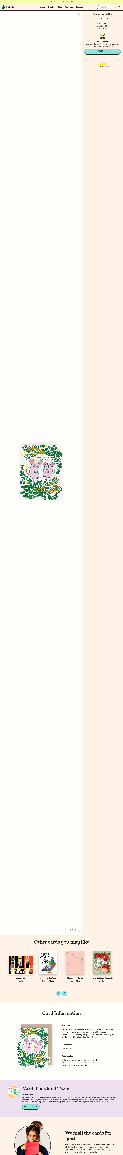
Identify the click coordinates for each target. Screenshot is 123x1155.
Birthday (51, 7)
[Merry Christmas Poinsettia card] (102, 962)
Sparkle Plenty (20, 978)
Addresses (69, 7)
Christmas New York (48, 978)
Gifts (60, 7)
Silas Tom (21, 981)
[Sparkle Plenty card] (21, 965)
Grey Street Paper (48, 981)
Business (79, 7)
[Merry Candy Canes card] (75, 962)
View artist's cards (30, 1107)
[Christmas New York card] (48, 962)
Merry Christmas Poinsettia (102, 978)
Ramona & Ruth (75, 981)
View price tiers (102, 28)
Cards (42, 7)
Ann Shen (102, 981)
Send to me (103, 57)
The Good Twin (103, 18)
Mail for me (102, 51)
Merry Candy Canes (75, 978)
